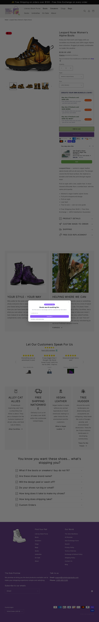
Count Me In (49, 316)
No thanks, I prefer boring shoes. (37, 319)
